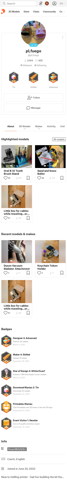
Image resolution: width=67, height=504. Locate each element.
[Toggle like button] (5, 178)
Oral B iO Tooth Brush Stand (13, 172)
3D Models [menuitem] (14, 11)
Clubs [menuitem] (36, 11)
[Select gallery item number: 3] (16, 165)
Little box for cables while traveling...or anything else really (16, 212)
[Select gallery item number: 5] (21, 165)
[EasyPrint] (40, 3)
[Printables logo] (3, 11)
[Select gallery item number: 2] (14, 165)
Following (40, 65)
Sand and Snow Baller (46, 172)
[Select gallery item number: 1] (11, 165)
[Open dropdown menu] (63, 36)
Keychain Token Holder (47, 267)
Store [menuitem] (26, 11)
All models (59, 139)
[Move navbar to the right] (64, 11)
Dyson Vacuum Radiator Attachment (17, 267)
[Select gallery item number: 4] (19, 165)
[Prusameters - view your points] (47, 3)
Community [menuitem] (49, 11)
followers (26, 65)
